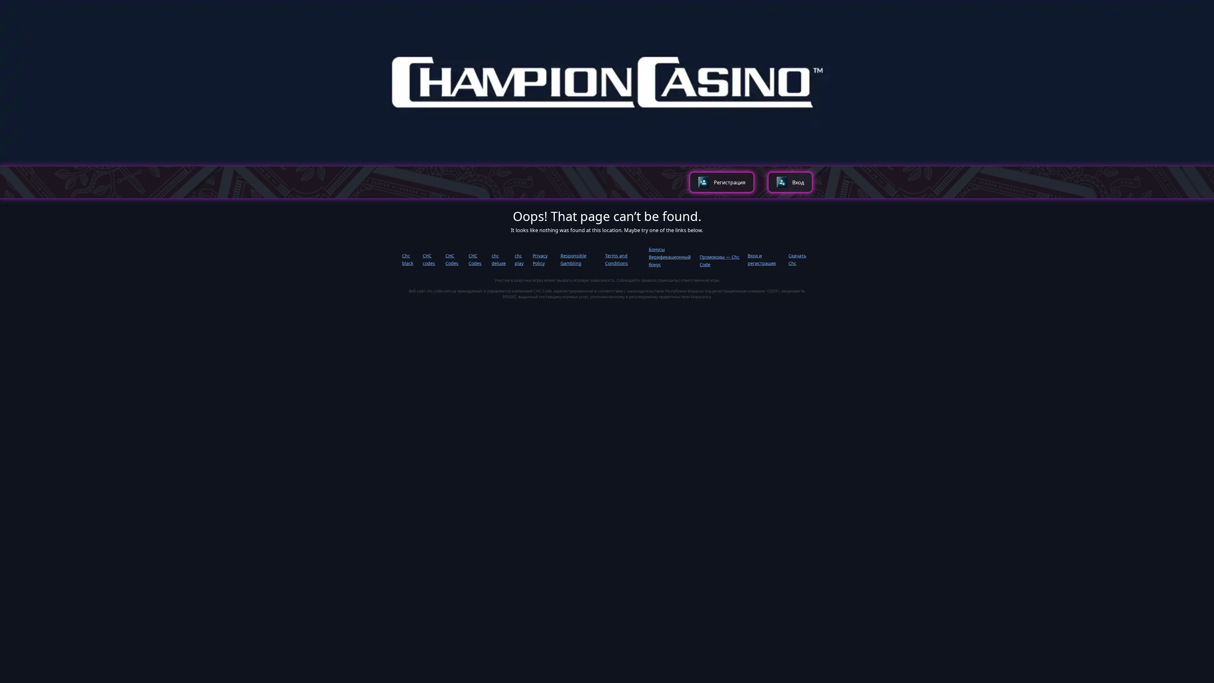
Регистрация (729, 182)
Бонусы (657, 249)
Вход (798, 182)
